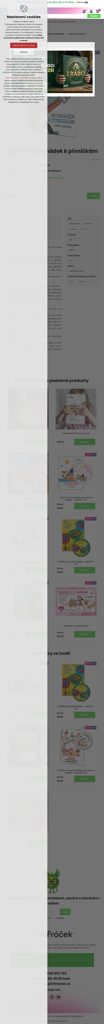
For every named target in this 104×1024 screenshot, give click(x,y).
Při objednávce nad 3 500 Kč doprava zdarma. (55, 21)
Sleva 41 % (90, 454)
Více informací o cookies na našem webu (23, 77)
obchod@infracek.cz (52, 983)
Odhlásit (60, 918)
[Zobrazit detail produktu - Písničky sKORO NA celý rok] (76, 409)
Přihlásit (91, 11)
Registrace (84, 11)
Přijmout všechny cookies (24, 45)
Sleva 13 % (90, 583)
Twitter (52, 997)
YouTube (58, 997)
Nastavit (23, 52)
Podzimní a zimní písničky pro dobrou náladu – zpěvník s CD (76, 771)
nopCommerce (58, 1021)
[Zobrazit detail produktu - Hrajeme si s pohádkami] (76, 601)
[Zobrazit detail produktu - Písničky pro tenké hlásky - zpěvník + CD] (76, 537)
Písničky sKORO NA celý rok (76, 433)
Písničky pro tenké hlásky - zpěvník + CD (76, 563)
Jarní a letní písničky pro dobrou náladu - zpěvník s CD (76, 498)
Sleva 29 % (94, 52)
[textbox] (48, 16)
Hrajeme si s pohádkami (76, 626)
